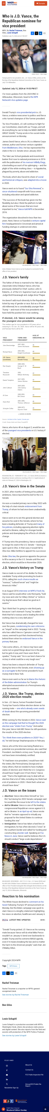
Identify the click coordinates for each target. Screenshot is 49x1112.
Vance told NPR (25, 209)
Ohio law (12, 556)
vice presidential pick (26, 112)
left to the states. (38, 802)
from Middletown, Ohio (12, 148)
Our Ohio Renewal (33, 188)
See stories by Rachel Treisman (15, 994)
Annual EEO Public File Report (33, 1085)
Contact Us (29, 1070)
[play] (3, 1109)
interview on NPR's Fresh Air (31, 591)
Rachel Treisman (15, 30)
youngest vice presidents (19, 430)
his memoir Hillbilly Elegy (34, 162)
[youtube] (7, 1075)
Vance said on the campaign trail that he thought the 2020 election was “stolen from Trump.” (24, 723)
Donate (42, 3)
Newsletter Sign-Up (11, 1088)
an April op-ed (26, 811)
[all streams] (46, 1109)
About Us (28, 1065)
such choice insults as (28, 579)
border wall (23, 833)
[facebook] (7, 1070)
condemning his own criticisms (30, 626)
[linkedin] (7, 1079)
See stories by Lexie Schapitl (14, 1035)
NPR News (13, 966)
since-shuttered (9, 191)
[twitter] (7, 1084)
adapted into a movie (37, 180)
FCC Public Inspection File (34, 1075)
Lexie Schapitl (12, 33)
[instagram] (7, 1066)
